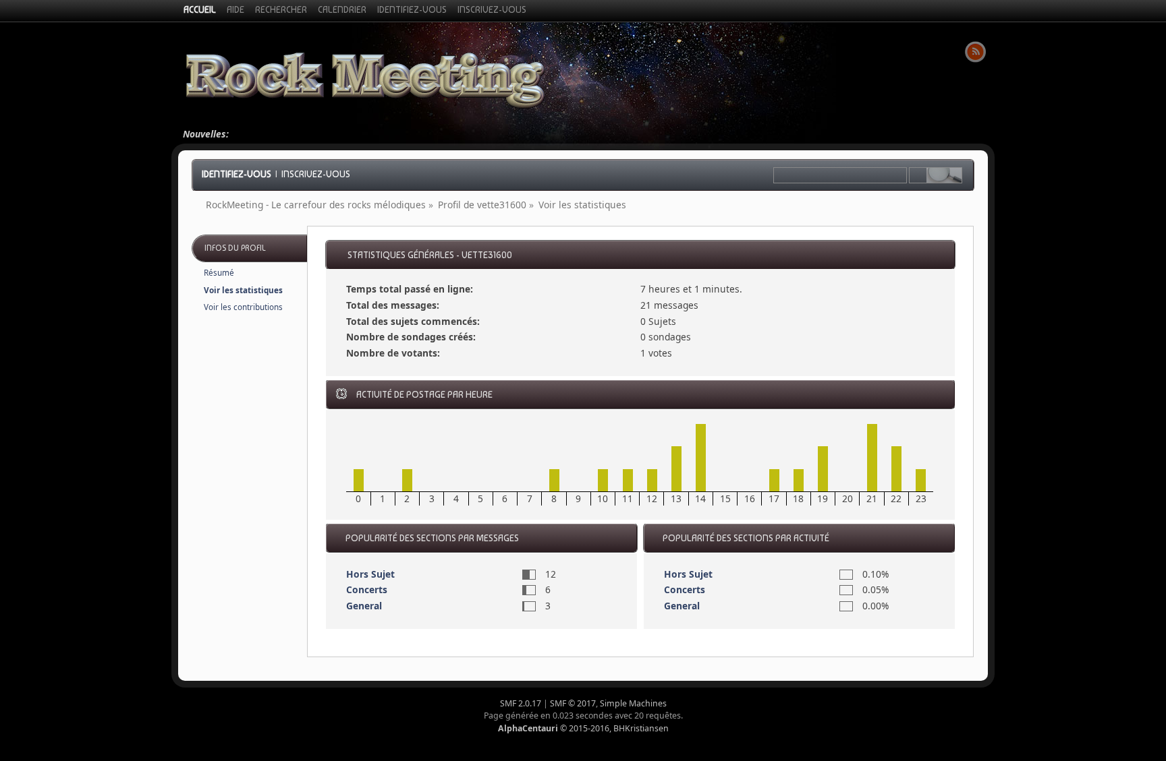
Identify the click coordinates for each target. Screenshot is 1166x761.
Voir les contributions (243, 307)
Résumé (219, 273)
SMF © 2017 (573, 703)
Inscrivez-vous (315, 174)
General (364, 605)
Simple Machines (633, 703)
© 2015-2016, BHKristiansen (583, 728)
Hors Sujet (370, 574)
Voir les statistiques (243, 290)
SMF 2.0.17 (520, 703)
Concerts (366, 589)
